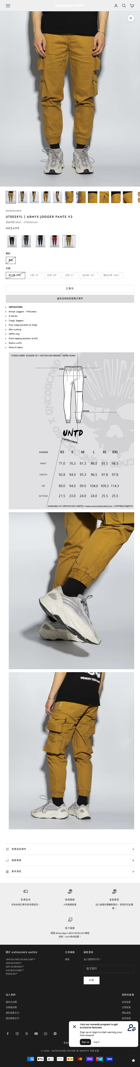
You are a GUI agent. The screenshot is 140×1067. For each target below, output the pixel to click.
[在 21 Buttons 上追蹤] (55, 1033)
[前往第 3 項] (34, 197)
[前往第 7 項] (81, 197)
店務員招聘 (11, 1007)
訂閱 (91, 980)
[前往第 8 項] (93, 197)
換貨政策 (126, 1018)
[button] (70, 299)
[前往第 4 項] (46, 197)
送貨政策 (126, 1002)
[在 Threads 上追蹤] (26, 1033)
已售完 (70, 288)
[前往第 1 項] (11, 197)
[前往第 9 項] (104, 197)
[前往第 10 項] (116, 197)
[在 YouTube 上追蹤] (36, 1033)
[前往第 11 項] (127, 197)
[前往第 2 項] (23, 197)
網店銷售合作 (12, 1018)
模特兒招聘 (11, 1002)
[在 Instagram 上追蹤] (17, 1033)
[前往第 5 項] (57, 197)
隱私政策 (126, 1013)
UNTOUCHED (13, 210)
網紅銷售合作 (12, 1013)
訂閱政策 (126, 1007)
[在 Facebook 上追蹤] (7, 1033)
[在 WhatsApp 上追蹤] (45, 1033)
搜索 (67, 959)
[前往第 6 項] (69, 197)
